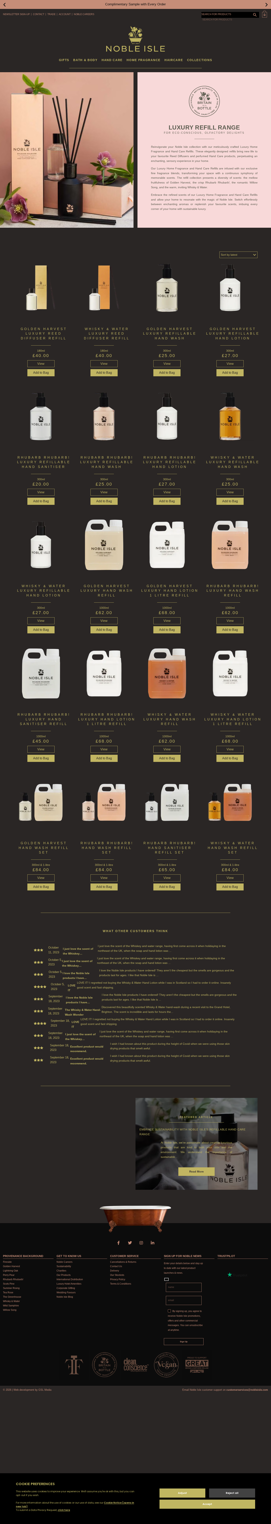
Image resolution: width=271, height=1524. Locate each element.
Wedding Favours (66, 1292)
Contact (38, 14)
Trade (51, 14)
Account (65, 14)
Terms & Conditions (120, 1283)
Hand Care (112, 60)
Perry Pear (8, 1275)
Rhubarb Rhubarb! (13, 1279)
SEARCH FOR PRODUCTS (216, 14)
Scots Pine (8, 1283)
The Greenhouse (12, 1296)
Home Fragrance (143, 60)
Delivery (114, 1270)
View (40, 363)
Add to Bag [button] (41, 372)
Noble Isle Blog (65, 1296)
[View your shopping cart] (264, 14)
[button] (4, 4)
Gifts (64, 60)
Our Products (64, 1275)
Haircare (173, 60)
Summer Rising (11, 1288)
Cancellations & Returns (123, 1262)
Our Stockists (117, 1275)
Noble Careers (84, 14)
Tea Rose (8, 1292)
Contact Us (116, 1266)
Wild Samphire (11, 1305)
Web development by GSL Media (32, 1390)
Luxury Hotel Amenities (69, 1283)
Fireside (7, 1262)
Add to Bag (167, 372)
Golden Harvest (11, 1266)
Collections (199, 60)
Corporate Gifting (66, 1288)
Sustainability (64, 1266)
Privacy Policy (117, 1279)
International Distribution (70, 1279)
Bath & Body (85, 60)
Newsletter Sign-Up (16, 14)
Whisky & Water (11, 1301)
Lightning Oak (10, 1270)
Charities (61, 1270)
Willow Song (9, 1310)
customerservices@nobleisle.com (247, 1390)
